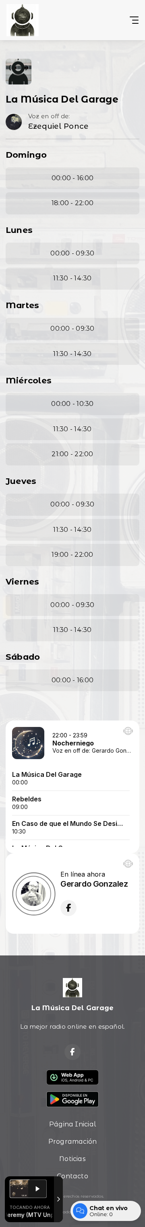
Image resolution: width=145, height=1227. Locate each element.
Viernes (22, 581)
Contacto (72, 1176)
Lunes (19, 230)
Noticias (72, 1159)
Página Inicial (72, 1124)
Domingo (26, 155)
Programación (72, 1141)
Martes (22, 305)
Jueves (21, 481)
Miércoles (29, 380)
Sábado (23, 657)
